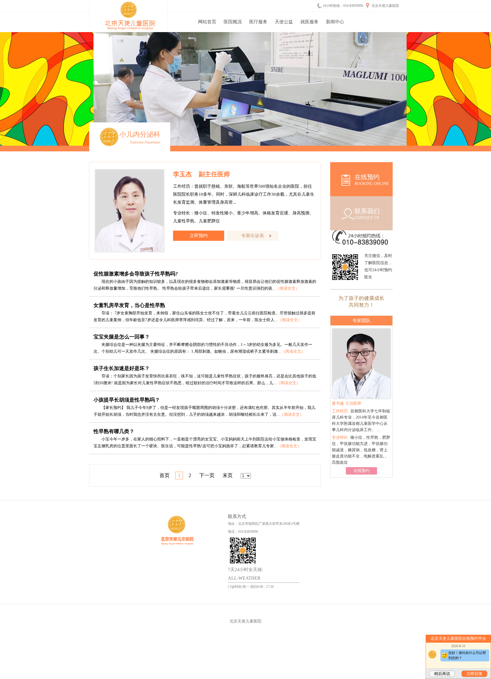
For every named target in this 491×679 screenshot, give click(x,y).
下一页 (207, 475)
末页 (227, 475)
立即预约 (199, 235)
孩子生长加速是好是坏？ (121, 368)
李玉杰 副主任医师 (201, 174)
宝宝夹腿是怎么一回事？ (121, 337)
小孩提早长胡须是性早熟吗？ (126, 400)
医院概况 (233, 21)
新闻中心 (335, 21)
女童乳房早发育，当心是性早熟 (129, 305)
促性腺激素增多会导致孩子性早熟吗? (135, 274)
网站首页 (207, 21)
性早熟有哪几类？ (113, 431)
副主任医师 (348, 403)
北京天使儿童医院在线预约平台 (458, 638)
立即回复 (474, 674)
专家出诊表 (252, 235)
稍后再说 (442, 674)
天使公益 (284, 21)
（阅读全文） (287, 288)
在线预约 (361, 458)
